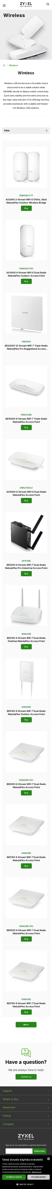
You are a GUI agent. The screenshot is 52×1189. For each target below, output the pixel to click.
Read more (37, 1172)
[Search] (48, 4)
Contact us (26, 1077)
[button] (26, 1184)
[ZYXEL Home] (26, 4)
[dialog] (26, 1172)
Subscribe (39, 1151)
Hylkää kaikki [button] (38, 1177)
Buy (26, 208)
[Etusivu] (4, 65)
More (26, 1024)
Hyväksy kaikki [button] (14, 1177)
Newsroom (9, 1107)
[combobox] (48, 1158)
